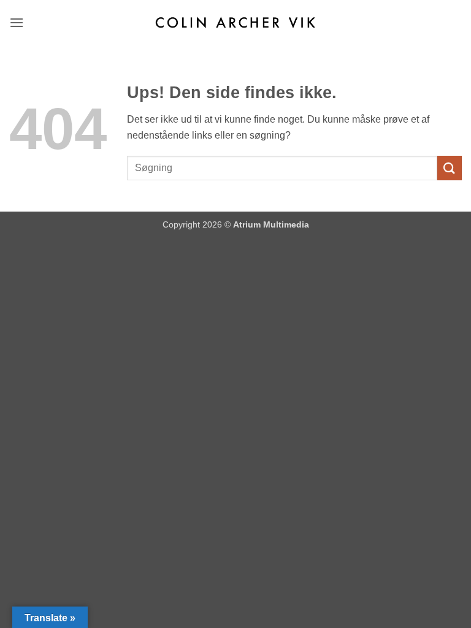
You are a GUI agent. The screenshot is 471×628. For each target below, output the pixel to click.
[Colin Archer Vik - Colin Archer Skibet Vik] (235, 22)
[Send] (449, 168)
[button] (17, 22)
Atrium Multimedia (271, 224)
